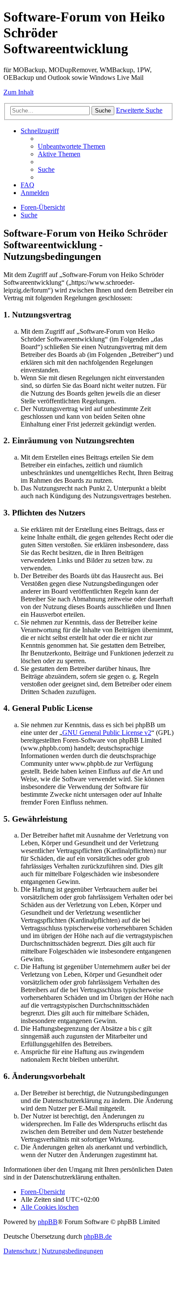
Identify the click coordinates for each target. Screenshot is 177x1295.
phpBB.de (98, 1236)
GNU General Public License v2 (106, 732)
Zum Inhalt (18, 92)
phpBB (48, 1221)
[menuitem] (71, 146)
